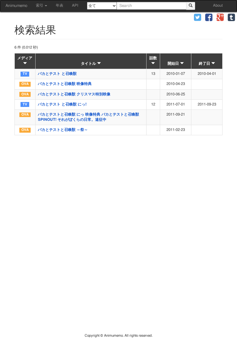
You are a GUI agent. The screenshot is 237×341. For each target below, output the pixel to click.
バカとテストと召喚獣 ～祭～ (63, 130)
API (75, 6)
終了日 (205, 64)
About (218, 6)
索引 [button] (40, 6)
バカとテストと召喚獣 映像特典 (65, 84)
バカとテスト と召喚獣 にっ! (62, 104)
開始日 (174, 64)
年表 (59, 6)
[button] (197, 18)
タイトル (89, 64)
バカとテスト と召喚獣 (57, 74)
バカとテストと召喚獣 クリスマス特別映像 (74, 94)
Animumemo (16, 6)
